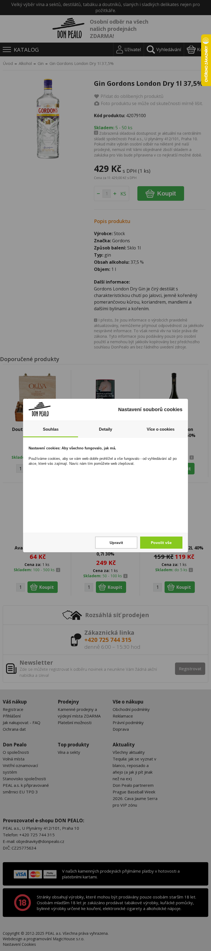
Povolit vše (161, 542)
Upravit (116, 542)
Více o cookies (160, 429)
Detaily (105, 429)
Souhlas (51, 429)
